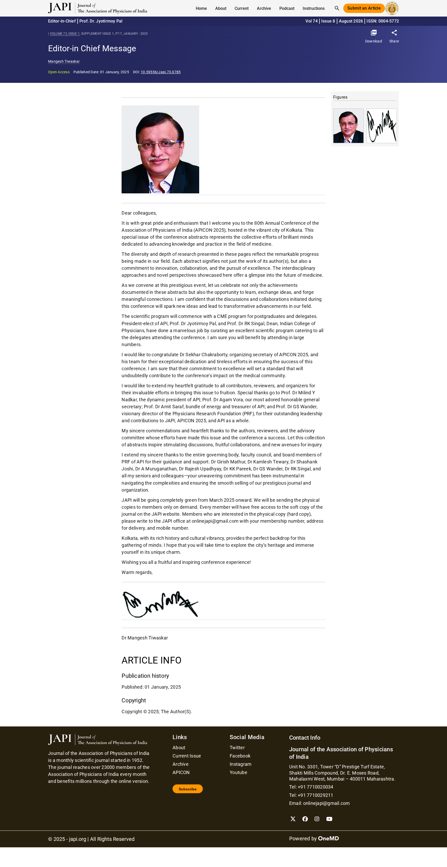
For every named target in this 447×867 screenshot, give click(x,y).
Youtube (238, 772)
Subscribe (188, 789)
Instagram (240, 764)
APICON (181, 772)
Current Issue (187, 756)
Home (201, 8)
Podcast (286, 8)
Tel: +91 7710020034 (311, 787)
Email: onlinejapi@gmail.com (319, 803)
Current (242, 8)
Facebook (240, 756)
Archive (264, 8)
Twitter (237, 747)
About (179, 747)
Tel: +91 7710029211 (311, 795)
